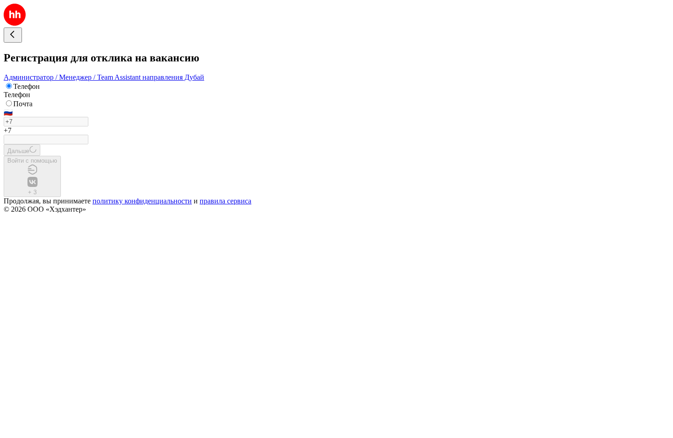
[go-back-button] (13, 35)
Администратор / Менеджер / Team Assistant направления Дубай (104, 77)
